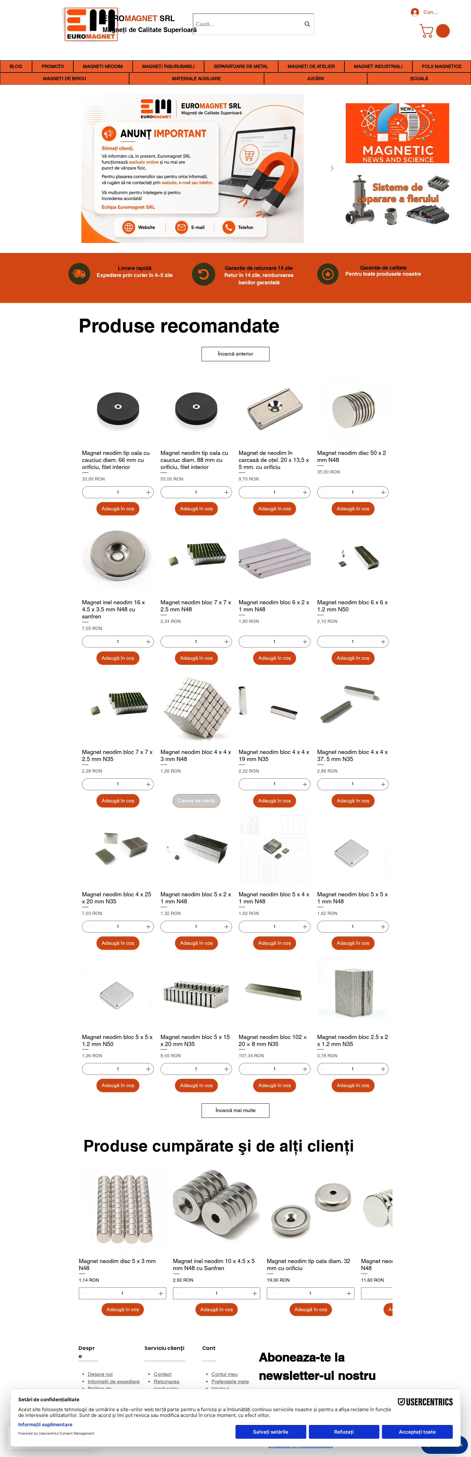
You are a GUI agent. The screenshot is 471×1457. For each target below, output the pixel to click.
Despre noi (100, 1374)
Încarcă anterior (235, 354)
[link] (436, 31)
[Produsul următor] (383, 1208)
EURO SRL (139, 18)
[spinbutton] (118, 492)
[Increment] (149, 492)
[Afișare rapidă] (123, 1209)
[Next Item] (332, 168)
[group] (235, 1240)
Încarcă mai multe (236, 1110)
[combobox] (253, 24)
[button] (103, 66)
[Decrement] (87, 492)
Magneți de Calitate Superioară (150, 30)
